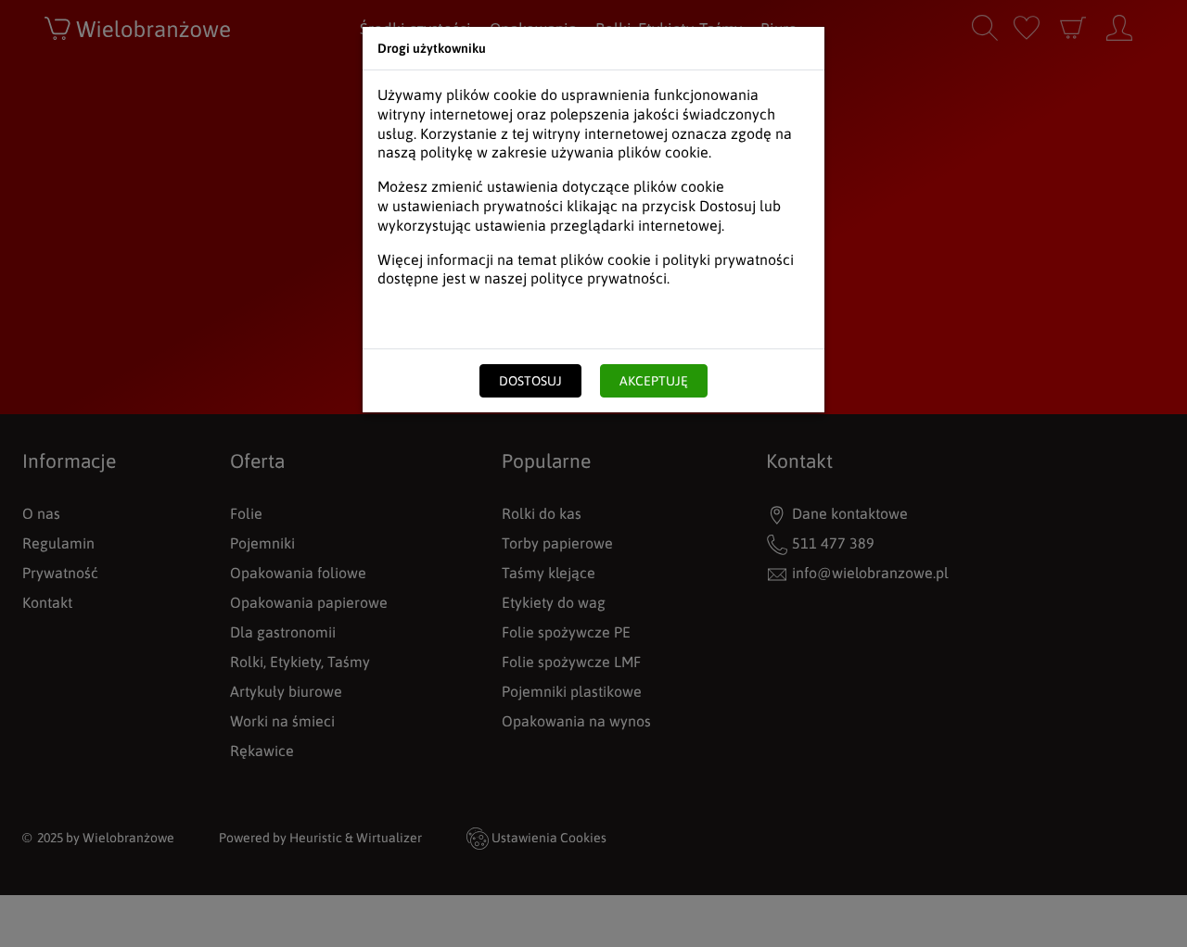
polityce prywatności (598, 278)
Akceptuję (653, 380)
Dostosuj (530, 380)
